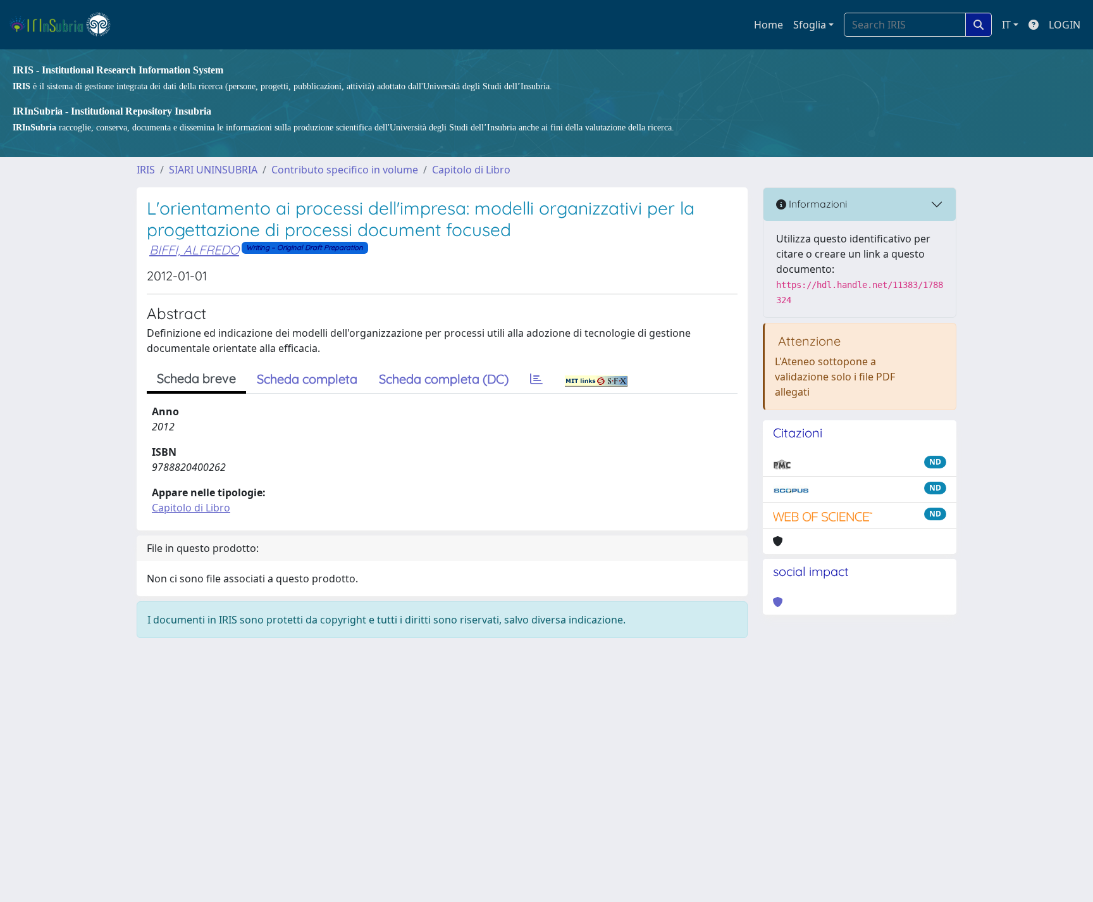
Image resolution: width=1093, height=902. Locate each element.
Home (768, 25)
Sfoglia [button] (809, 25)
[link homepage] (65, 24)
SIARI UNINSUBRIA (213, 170)
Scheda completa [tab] (307, 379)
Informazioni (816, 203)
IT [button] (1006, 25)
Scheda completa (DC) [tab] (444, 379)
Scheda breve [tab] (196, 378)
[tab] (536, 379)
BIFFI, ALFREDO (194, 250)
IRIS (146, 170)
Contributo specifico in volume (344, 170)
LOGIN (1064, 25)
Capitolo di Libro (471, 170)
